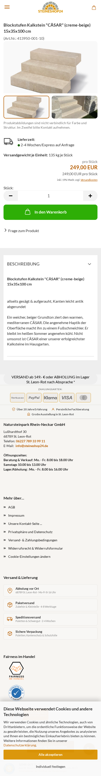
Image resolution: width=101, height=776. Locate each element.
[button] (11, 195)
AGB (11, 507)
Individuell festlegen (50, 766)
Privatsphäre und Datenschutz (30, 532)
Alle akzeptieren (50, 754)
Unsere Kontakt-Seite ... (25, 524)
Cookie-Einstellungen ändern (29, 556)
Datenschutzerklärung (20, 745)
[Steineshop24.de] (50, 7)
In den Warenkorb (51, 212)
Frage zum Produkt (23, 230)
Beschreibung (23, 263)
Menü (7, 7)
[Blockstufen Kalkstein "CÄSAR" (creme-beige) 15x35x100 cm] (50, 72)
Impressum (16, 515)
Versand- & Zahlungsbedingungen (32, 540)
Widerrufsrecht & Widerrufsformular (35, 548)
